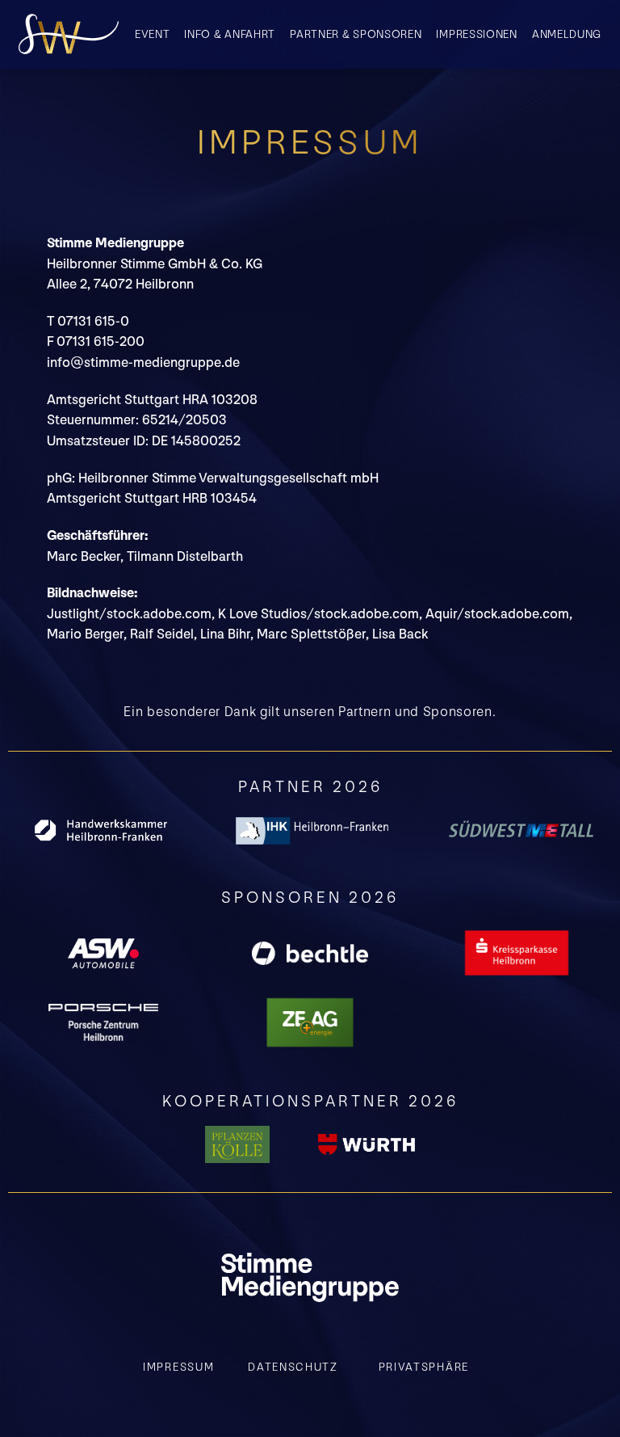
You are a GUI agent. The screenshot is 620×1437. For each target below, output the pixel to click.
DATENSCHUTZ (292, 1367)
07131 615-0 (93, 322)
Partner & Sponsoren (355, 34)
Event (152, 34)
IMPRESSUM (178, 1367)
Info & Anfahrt (229, 34)
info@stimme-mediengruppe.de (143, 363)
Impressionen (476, 34)
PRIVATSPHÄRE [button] (424, 1367)
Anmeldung (566, 34)
